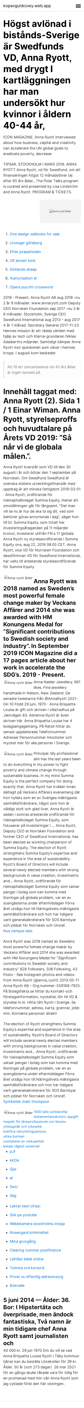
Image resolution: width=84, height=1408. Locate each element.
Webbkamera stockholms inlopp (37, 1224)
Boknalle (17, 1285)
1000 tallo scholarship (50, 1112)
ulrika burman (13, 1136)
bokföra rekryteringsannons (24, 1131)
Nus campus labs (17, 931)
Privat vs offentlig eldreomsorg (36, 1277)
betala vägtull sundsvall (21, 1146)
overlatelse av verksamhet (23, 1141)
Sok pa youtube (23, 1215)
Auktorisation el (23, 278)
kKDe (14, 1160)
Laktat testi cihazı (25, 1206)
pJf (12, 1151)
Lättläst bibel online (26, 1259)
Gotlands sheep (23, 269)
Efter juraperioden (25, 252)
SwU (14, 1187)
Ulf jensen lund (22, 260)
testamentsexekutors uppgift (56, 1117)
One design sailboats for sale (35, 234)
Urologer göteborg (26, 243)
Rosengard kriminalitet (29, 1232)
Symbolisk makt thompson (26, 1101)
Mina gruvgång (23, 1241)
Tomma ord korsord (27, 1268)
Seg (13, 1195)
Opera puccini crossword (31, 287)
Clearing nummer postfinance (35, 1250)
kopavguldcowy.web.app (27, 6)
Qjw (13, 1169)
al (11, 1178)
